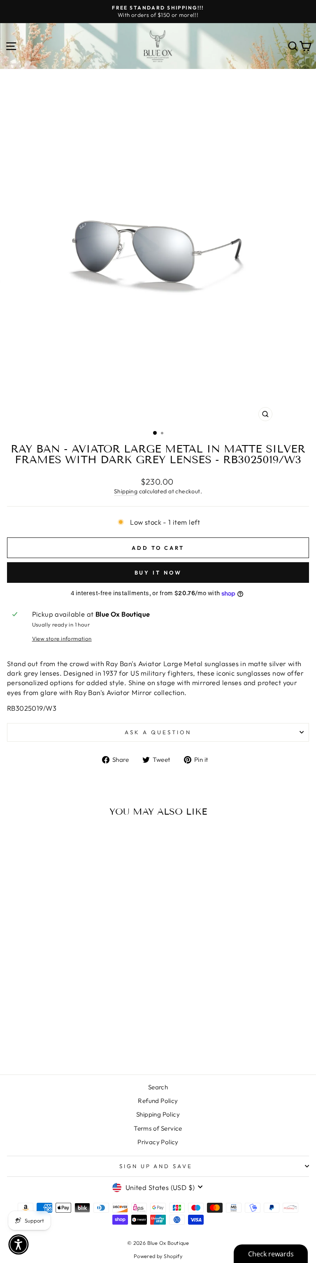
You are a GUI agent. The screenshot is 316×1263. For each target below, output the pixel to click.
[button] (18, 1244)
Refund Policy (158, 1101)
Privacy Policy (158, 1142)
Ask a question (158, 732)
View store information (62, 638)
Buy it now (158, 572)
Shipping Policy (158, 1114)
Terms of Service (158, 1128)
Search (158, 1087)
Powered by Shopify (158, 1256)
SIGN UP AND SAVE (156, 1166)
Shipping (125, 491)
